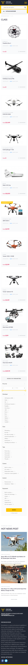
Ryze (6, 414)
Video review (22, 51)
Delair (4, 183)
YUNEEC (4, 254)
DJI (6, 402)
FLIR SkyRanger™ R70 (8, 149)
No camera (8, 469)
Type (4, 447)
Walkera (7, 418)
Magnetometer (8, 502)
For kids (7, 432)
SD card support (9, 504)
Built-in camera (9, 467)
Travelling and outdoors (11, 442)
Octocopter (8, 455)
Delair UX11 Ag (6, 185)
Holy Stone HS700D (8, 327)
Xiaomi (7, 420)
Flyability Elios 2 (7, 43)
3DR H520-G (6, 220)
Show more (14, 599)
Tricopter (7, 459)
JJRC (7, 410)
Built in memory (9, 492)
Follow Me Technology (10, 494)
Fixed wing (8, 451)
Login (11, 45)
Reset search (14, 513)
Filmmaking (8, 430)
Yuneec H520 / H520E (8, 256)
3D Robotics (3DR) (9, 398)
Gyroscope (8, 500)
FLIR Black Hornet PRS (8, 78)
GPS (6, 498)
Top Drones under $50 (7, 615)
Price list (5, 383)
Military (7, 438)
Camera (4, 463)
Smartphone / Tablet (10, 483)
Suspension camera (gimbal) (12, 473)
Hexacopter (8, 453)
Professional (8, 440)
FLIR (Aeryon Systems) (8, 112)
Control (4, 478)
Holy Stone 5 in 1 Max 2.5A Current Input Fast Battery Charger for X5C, (13, 589)
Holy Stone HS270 (7, 362)
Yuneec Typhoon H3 (8, 291)
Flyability (5, 41)
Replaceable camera (10, 471)
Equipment (5, 488)
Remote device (9, 481)
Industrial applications (10, 436)
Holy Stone (5, 325)
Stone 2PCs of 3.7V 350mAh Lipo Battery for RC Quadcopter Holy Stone (13, 557)
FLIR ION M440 (7, 114)
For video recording (10, 434)
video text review (5, 554)
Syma (6, 416)
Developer (5, 394)
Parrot (7, 412)
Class (4, 426)
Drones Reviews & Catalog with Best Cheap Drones (12, 613)
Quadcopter (8, 457)
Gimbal (7, 496)
